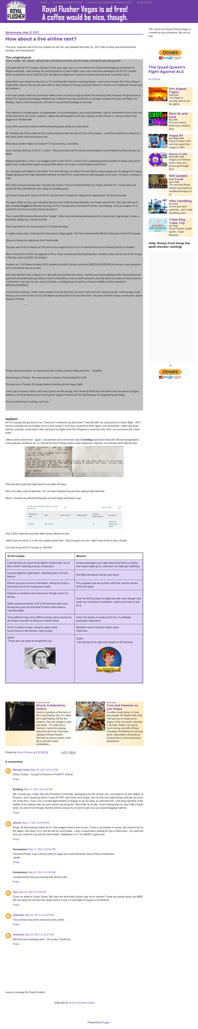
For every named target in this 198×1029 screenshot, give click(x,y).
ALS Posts (154, 79)
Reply (16, 779)
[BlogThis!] (65, 752)
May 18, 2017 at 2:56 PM (32, 892)
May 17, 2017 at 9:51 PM (41, 849)
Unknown (18, 915)
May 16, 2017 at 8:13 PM (44, 769)
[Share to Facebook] (71, 752)
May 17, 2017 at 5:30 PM (35, 823)
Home (44, 2)
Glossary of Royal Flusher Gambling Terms (110, 2)
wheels (17, 823)
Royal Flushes (144, 2)
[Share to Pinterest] (74, 752)
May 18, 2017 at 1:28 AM (41, 872)
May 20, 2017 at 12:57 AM (39, 934)
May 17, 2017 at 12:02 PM (38, 789)
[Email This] (62, 752)
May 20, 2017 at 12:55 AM (39, 915)
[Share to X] (68, 752)
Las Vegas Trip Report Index (67, 2)
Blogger (105, 1022)
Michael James (21, 769)
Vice (15, 892)
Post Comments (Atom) (82, 1002)
